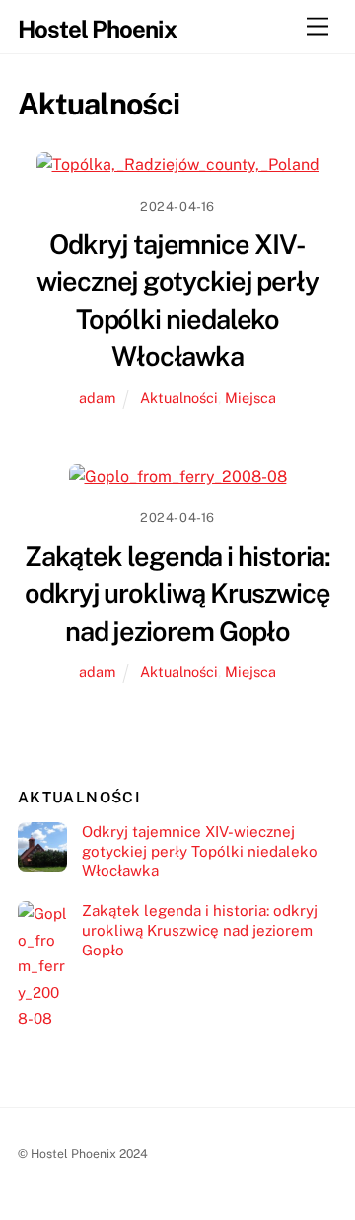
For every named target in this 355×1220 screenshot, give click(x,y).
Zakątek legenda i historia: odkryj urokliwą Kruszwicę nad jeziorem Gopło (178, 593)
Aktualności (179, 397)
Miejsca (250, 397)
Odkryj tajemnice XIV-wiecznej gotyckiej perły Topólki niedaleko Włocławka (200, 851)
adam (97, 397)
